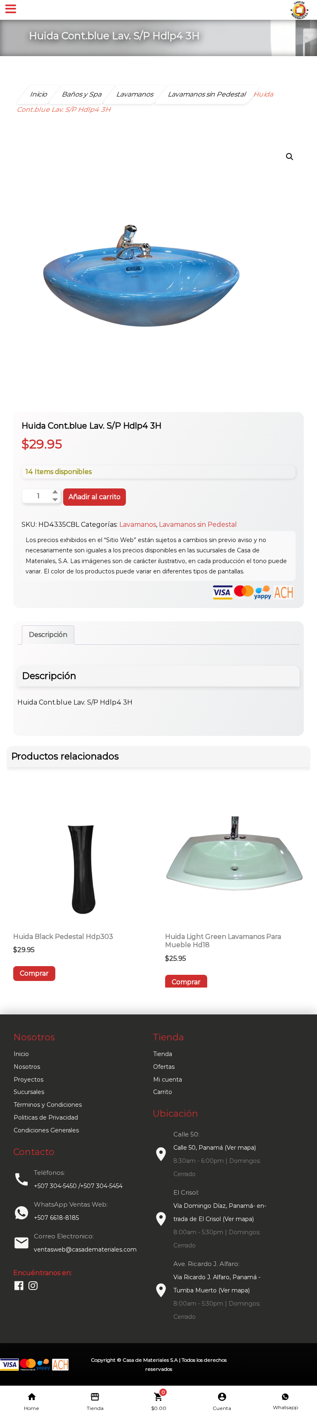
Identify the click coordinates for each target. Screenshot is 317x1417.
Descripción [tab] (48, 635)
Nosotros (27, 1066)
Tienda (162, 1054)
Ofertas (164, 1066)
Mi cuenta (167, 1079)
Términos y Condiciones (48, 1104)
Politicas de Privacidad (46, 1117)
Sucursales (29, 1092)
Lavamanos (137, 524)
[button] (289, 156)
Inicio (21, 1054)
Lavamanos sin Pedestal (198, 524)
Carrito (162, 1092)
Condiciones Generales (46, 1130)
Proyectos (28, 1079)
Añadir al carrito (95, 497)
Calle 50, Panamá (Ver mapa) (214, 1147)
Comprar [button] (34, 973)
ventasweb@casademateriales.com (85, 1249)
